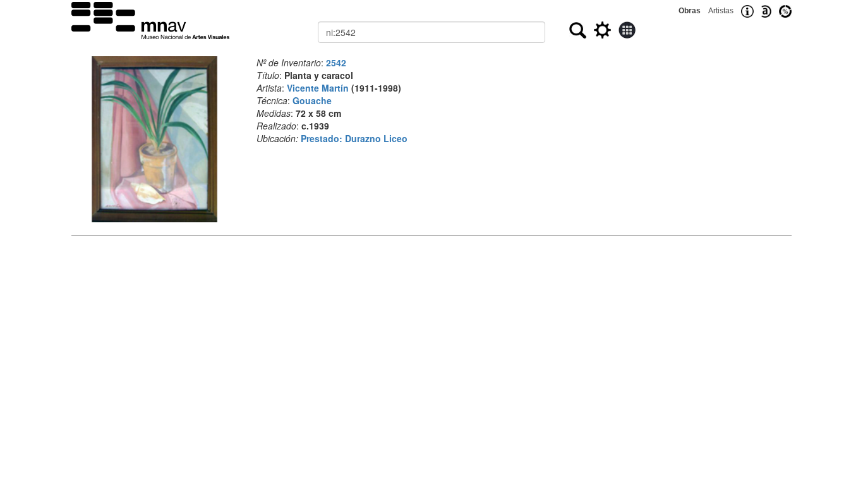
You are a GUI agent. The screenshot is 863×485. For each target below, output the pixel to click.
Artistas (720, 10)
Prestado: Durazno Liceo (354, 138)
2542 (336, 62)
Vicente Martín (318, 87)
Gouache (312, 100)
